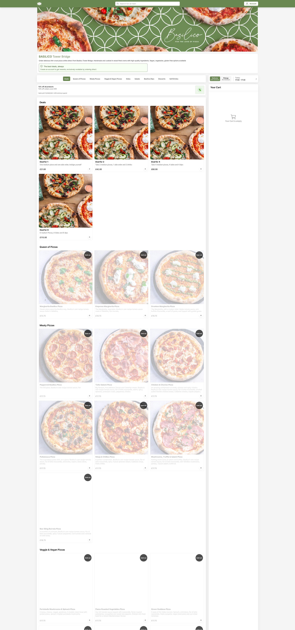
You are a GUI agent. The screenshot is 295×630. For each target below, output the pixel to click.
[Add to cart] (89, 169)
